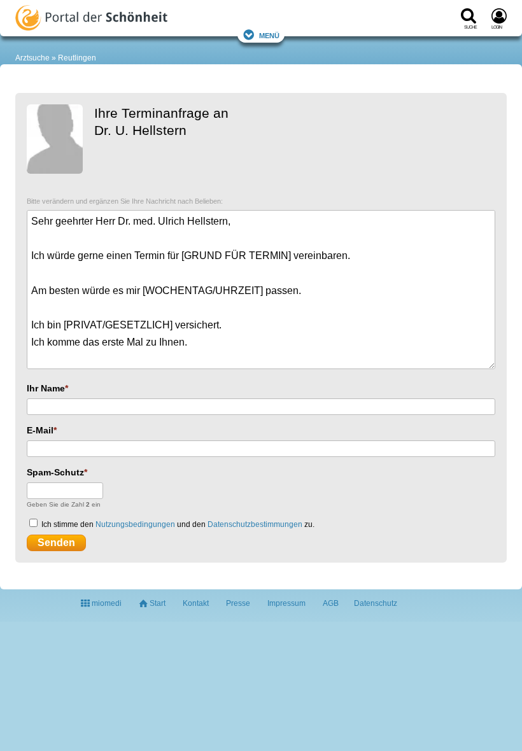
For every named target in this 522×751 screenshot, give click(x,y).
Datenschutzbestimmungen (255, 524)
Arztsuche (32, 57)
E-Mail (40, 430)
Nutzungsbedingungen (135, 524)
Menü (269, 34)
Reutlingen (77, 57)
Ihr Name (46, 388)
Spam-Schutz (55, 472)
